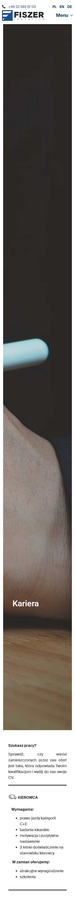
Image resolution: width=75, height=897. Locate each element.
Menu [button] (62, 15)
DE (69, 7)
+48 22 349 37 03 (22, 7)
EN (62, 7)
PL (54, 7)
